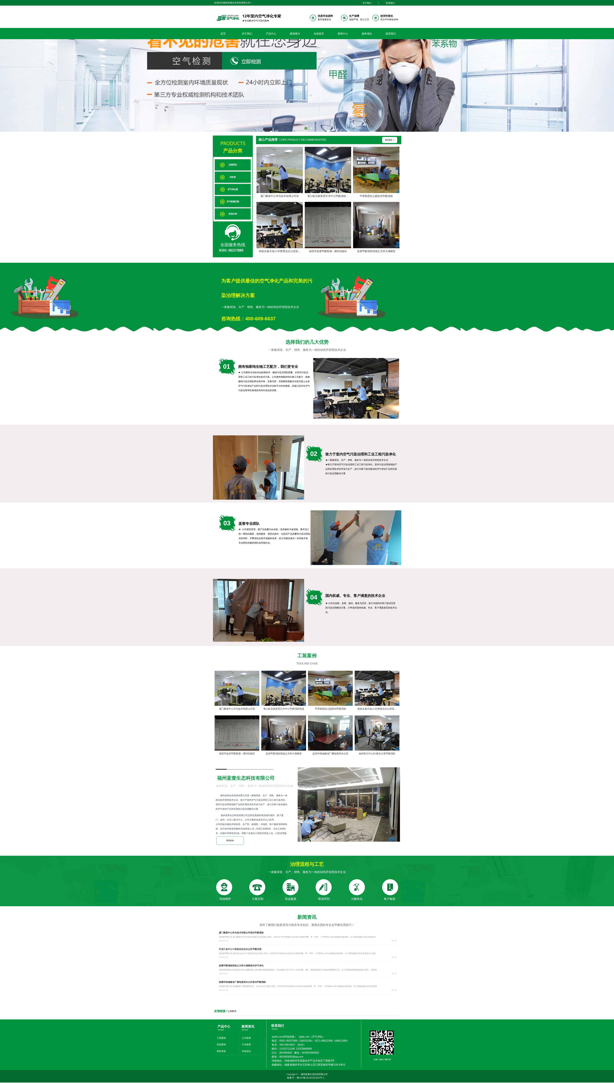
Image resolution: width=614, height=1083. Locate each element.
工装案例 (221, 1038)
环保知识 (246, 1051)
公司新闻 (246, 1038)
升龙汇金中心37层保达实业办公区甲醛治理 (240, 949)
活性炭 (233, 177)
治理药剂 (233, 165)
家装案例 (221, 1044)
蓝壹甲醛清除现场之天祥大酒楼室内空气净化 (241, 965)
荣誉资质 (221, 1051)
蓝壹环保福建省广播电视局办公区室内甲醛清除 (242, 982)
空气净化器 (233, 189)
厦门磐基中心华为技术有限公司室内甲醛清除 (241, 932)
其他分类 (233, 214)
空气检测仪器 (233, 201)
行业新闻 (246, 1044)
